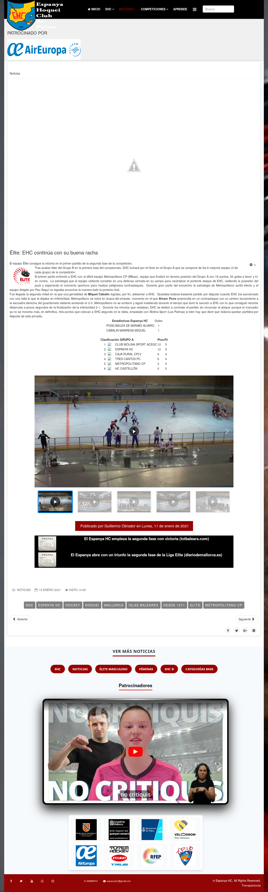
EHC (108, 9)
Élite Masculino (113, 669)
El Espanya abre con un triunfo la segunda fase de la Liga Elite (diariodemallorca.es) (146, 555)
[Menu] (194, 9)
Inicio (95, 9)
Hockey (73, 605)
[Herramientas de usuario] (253, 264)
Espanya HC (49, 605)
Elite (195, 605)
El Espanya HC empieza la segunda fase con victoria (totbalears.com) (146, 538)
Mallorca (114, 605)
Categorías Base (199, 669)
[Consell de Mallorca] (119, 829)
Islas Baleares (143, 605)
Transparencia (251, 885)
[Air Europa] (44, 49)
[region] (134, 446)
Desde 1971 (174, 605)
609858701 (92, 881)
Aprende (180, 9)
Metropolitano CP (223, 605)
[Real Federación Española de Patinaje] (152, 855)
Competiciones (153, 9)
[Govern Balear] (86, 829)
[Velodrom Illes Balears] (184, 829)
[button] (41, 431)
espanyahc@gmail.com (119, 881)
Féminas (146, 669)
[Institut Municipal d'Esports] (152, 829)
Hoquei (92, 605)
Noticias (126, 9)
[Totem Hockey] (119, 855)
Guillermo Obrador (119, 525)
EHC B (169, 669)
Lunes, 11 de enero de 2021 (165, 525)
